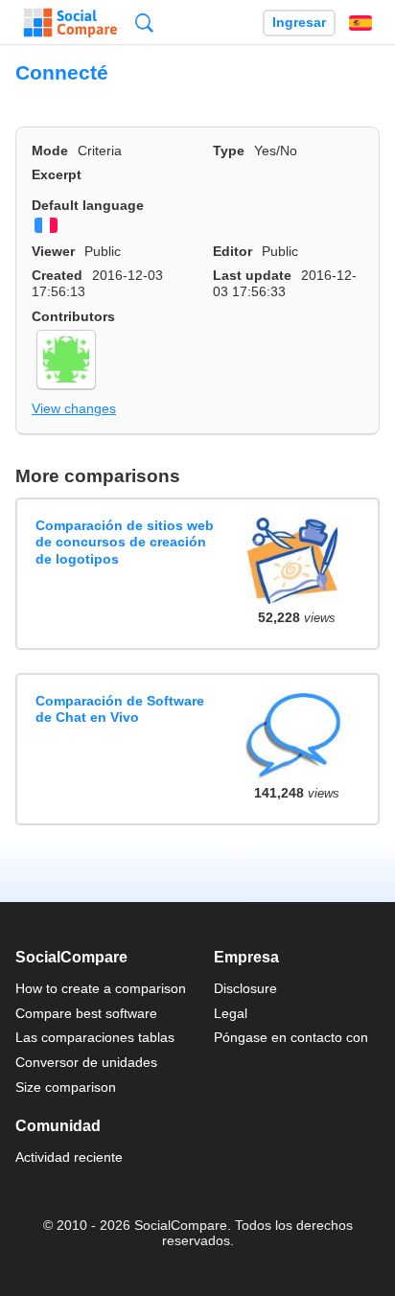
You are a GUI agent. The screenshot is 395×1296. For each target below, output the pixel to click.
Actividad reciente (69, 1157)
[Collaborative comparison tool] (70, 23)
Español (360, 23)
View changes (74, 408)
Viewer (53, 251)
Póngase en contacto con (291, 1037)
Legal (230, 1013)
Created (57, 275)
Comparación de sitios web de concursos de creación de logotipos (124, 542)
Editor (232, 251)
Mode (50, 150)
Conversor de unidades (86, 1062)
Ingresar (299, 22)
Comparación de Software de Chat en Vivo (119, 709)
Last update (252, 275)
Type (228, 150)
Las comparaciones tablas (94, 1037)
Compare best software (86, 1013)
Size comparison (65, 1087)
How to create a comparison (100, 988)
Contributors (73, 316)
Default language (88, 205)
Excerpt (56, 174)
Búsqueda (144, 22)
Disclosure (245, 988)
